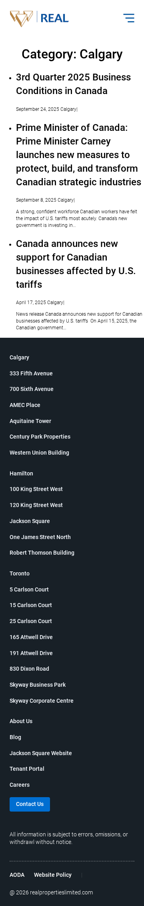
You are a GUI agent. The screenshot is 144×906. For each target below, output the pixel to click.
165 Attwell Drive (31, 637)
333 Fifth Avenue (31, 373)
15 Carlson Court (31, 605)
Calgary (19, 357)
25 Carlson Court (31, 621)
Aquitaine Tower (30, 421)
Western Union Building (39, 452)
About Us (21, 721)
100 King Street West (36, 489)
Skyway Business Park (38, 685)
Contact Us (30, 804)
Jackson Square (30, 521)
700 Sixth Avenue (32, 389)
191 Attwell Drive (31, 653)
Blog (15, 737)
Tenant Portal (27, 769)
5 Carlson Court (29, 589)
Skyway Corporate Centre (42, 701)
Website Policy (53, 875)
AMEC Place (25, 405)
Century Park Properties (40, 436)
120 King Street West (36, 505)
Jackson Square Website (41, 753)
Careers (20, 785)
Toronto (20, 573)
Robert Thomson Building (42, 552)
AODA (17, 875)
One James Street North (40, 537)
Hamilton (21, 473)
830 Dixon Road (29, 668)
